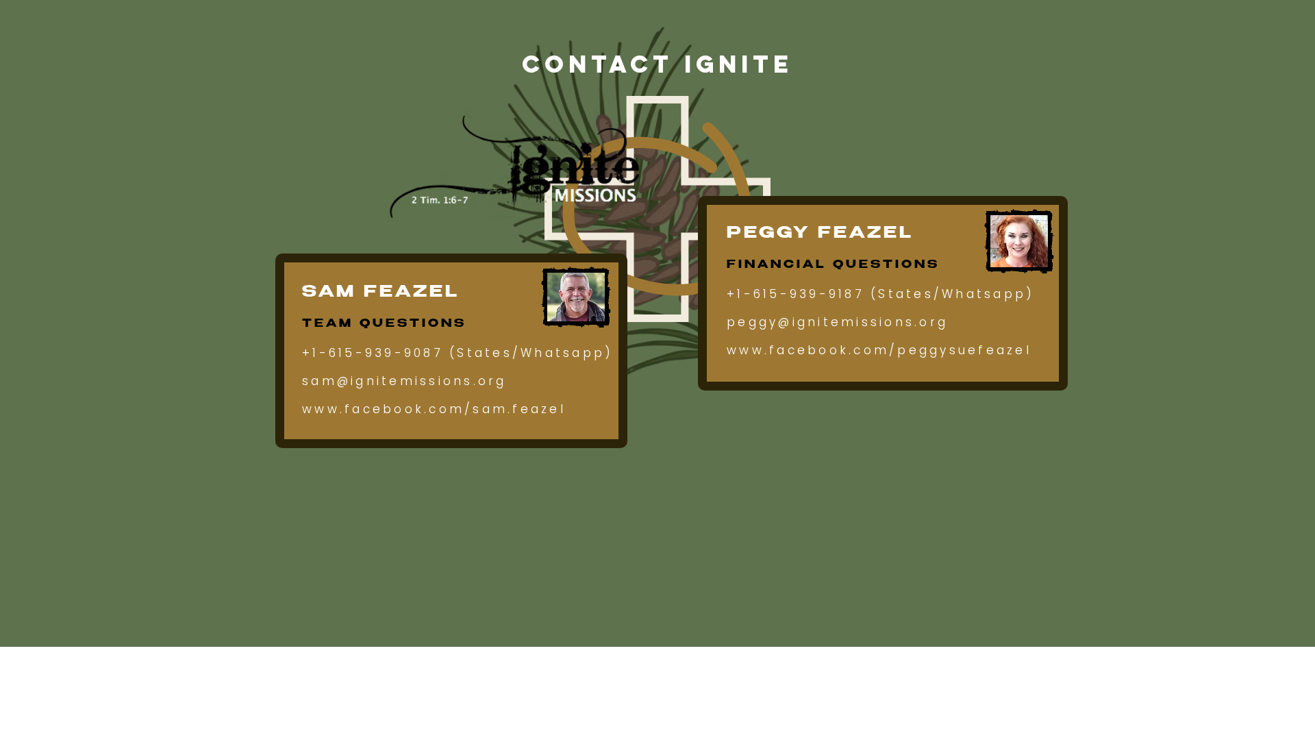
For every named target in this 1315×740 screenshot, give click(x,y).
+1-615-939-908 (368, 353)
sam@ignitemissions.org (404, 381)
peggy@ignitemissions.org (837, 322)
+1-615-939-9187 (795, 294)
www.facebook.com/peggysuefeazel (879, 350)
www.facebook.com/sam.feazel (434, 409)
